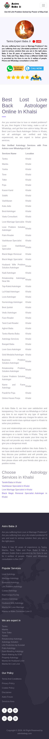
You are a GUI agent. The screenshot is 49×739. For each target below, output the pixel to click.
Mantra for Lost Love (11, 664)
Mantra (5, 629)
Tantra (4, 626)
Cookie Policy (8, 688)
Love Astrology (8, 574)
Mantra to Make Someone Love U (17, 611)
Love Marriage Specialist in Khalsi (17, 490)
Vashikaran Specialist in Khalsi (16, 486)
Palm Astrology (8, 648)
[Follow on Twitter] (9, 710)
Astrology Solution (10, 642)
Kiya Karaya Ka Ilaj (10, 595)
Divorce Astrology (10, 599)
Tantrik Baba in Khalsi (11, 482)
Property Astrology (10, 658)
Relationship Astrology (12, 639)
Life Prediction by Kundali (13, 645)
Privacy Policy (8, 683)
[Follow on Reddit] (9, 718)
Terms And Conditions (11, 679)
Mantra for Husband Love (13, 661)
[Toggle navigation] (43, 5)
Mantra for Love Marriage (13, 607)
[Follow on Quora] (4, 718)
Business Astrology (10, 582)
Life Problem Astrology (12, 587)
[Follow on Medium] (15, 718)
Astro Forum (7, 697)
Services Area (8, 701)
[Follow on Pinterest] (15, 710)
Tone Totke (7, 633)
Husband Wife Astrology (12, 603)
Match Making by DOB (12, 654)
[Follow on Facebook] (4, 710)
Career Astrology (9, 591)
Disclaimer (6, 692)
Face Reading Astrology (12, 651)
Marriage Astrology (10, 578)
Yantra (5, 636)
